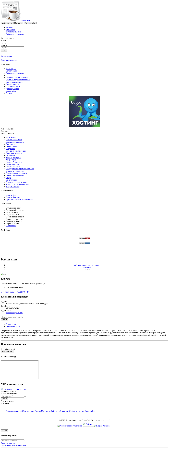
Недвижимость (12, 164)
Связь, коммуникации (15, 175)
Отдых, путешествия (15, 171)
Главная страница (13, 411)
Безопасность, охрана (15, 142)
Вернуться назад (8, 443)
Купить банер (11, 195)
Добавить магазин (13, 32)
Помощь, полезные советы (17, 77)
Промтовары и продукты (16, 173)
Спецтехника (11, 180)
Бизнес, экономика (14, 140)
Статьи (9, 93)
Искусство (10, 149)
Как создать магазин (14, 82)
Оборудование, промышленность (20, 169)
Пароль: (4, 45)
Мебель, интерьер (13, 157)
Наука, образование (14, 162)
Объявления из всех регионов (13, 445)
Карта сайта (11, 91)
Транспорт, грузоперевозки (17, 184)
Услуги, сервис (12, 186)
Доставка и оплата (14, 326)
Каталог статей (12, 84)
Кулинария (10, 155)
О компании (11, 324)
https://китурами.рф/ (14, 313)
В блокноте (11, 226)
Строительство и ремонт (16, 182)
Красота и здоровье (14, 153)
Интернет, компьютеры (16, 151)
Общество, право (13, 166)
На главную (11, 69)
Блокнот (9, 27)
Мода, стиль (11, 160)
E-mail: (4, 40)
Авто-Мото (10, 137)
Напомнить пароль (9, 60)
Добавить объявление (15, 34)
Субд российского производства (19, 199)
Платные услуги (13, 86)
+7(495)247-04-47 (21, 292)
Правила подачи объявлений (18, 80)
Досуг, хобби (11, 146)
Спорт (8, 178)
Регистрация (6, 56)
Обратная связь (7, 292)
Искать (4, 320)
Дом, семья (10, 144)
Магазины (10, 29)
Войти (4, 50)
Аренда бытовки (13, 197)
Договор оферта (12, 89)
